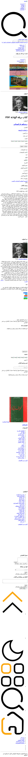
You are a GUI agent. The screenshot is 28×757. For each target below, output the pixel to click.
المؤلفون (22, 8)
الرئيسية (22, 3)
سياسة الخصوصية (20, 49)
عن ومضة (21, 45)
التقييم (13, 181)
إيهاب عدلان (21, 501)
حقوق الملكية (21, 47)
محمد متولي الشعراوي (18, 503)
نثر (23, 443)
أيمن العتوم (21, 497)
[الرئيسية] (12, 734)
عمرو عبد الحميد (20, 494)
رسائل (22, 445)
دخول (26, 39)
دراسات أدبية (21, 448)
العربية (22, 432)
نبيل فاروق (21, 499)
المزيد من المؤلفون (22, 524)
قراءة (26, 146)
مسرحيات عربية (20, 456)
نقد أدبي (22, 446)
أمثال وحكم (21, 439)
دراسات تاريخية (20, 61)
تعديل (15, 562)
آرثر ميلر (22, 521)
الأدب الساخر (21, 438)
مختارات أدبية (21, 449)
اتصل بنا (4, 42)
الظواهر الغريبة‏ (20, 431)
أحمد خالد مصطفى (19, 506)
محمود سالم (21, 507)
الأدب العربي (21, 433)
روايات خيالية (21, 458)
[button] (25, 293)
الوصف (25, 181)
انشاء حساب (21, 39)
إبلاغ (26, 182)
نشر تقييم (25, 351)
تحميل (22, 146)
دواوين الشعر (21, 442)
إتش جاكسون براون (19, 517)
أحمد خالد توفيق (20, 513)
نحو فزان (24, 425)
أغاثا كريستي (21, 509)
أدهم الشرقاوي (20, 496)
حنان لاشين (21, 510)
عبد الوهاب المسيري (19, 516)
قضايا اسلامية (5, 421)
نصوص (22, 436)
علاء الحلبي (21, 511)
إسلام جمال (21, 500)
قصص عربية (21, 440)
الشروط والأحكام (20, 50)
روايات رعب (21, 453)
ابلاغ (26, 572)
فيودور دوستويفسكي (19, 518)
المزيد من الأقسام (23, 460)
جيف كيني (21, 504)
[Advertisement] (14, 227)
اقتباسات (22, 9)
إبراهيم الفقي (21, 520)
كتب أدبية (22, 455)
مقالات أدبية (21, 450)
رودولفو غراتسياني (22, 112)
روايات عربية (21, 435)
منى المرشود (21, 514)
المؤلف (22, 181)
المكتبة (22, 5)
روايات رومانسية (20, 452)
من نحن (22, 737)
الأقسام (22, 6)
